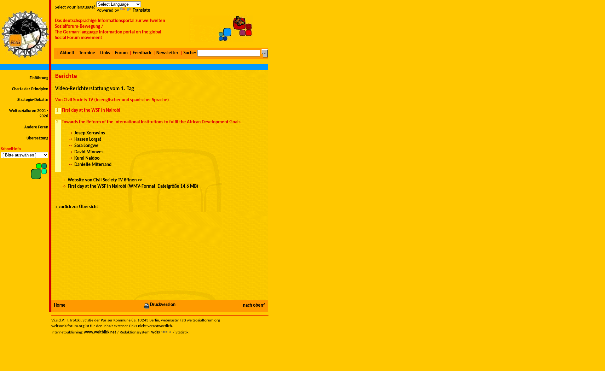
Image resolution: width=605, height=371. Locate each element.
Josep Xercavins (89, 133)
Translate (141, 10)
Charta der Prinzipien (30, 89)
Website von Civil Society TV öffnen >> (105, 180)
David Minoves (88, 152)
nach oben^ (254, 305)
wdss (155, 332)
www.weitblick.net (100, 332)
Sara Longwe (86, 146)
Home (60, 305)
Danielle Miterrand (93, 164)
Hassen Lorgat (87, 139)
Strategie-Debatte (32, 100)
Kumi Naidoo (87, 158)
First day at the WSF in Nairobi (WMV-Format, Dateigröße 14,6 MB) (133, 186)
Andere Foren (36, 127)
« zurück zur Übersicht (76, 207)
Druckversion (163, 305)
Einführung (39, 78)
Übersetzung (37, 138)
